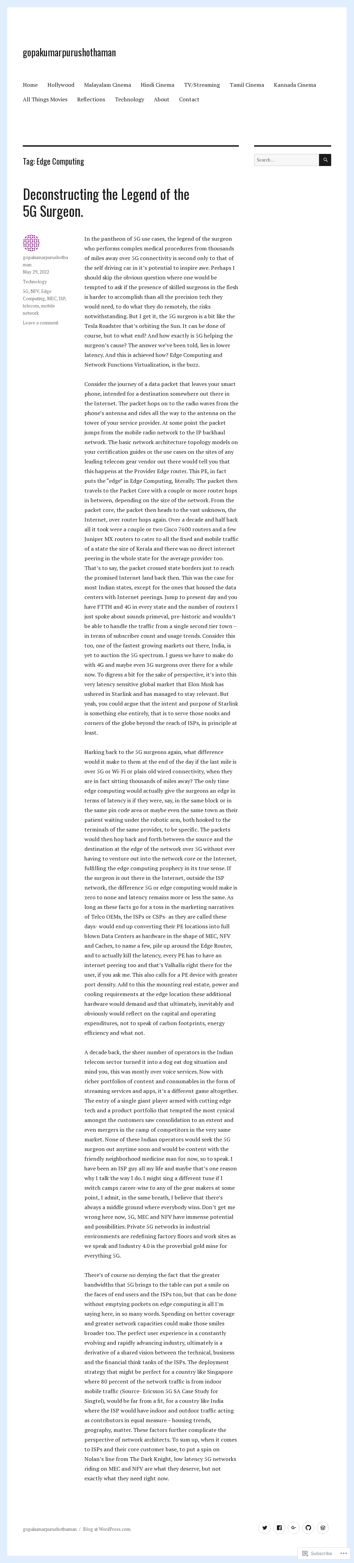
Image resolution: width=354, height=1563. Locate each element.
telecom (31, 306)
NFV (34, 291)
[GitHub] (308, 1528)
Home (30, 85)
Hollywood (60, 85)
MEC (52, 298)
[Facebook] (279, 1528)
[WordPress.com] (323, 1528)
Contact (189, 99)
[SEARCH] (325, 160)
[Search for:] (286, 160)
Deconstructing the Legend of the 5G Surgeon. (106, 202)
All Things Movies (45, 99)
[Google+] (294, 1528)
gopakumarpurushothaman (69, 52)
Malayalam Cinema (107, 85)
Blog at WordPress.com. (107, 1529)
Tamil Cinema (247, 85)
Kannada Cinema (295, 85)
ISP (62, 298)
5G (25, 291)
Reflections (91, 99)
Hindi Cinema (157, 85)
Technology (129, 99)
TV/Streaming (202, 85)
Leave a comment (40, 323)
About (161, 99)
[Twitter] (265, 1528)
